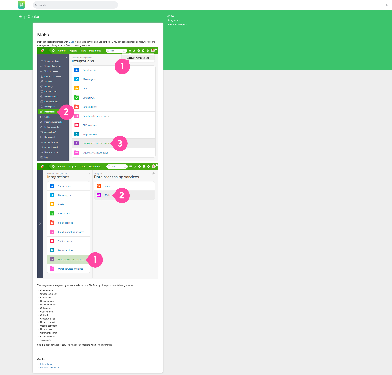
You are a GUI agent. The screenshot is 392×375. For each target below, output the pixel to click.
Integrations (174, 20)
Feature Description (177, 24)
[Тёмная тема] (387, 5)
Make (71, 41)
